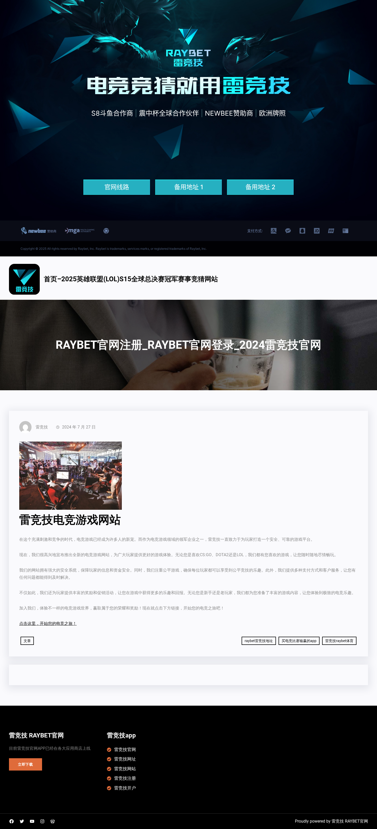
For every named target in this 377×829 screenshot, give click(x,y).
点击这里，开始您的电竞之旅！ (48, 623)
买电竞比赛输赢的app (299, 641)
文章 (27, 641)
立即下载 (25, 764)
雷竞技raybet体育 (339, 641)
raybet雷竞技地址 (259, 641)
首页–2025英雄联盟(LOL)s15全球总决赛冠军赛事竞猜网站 (131, 279)
